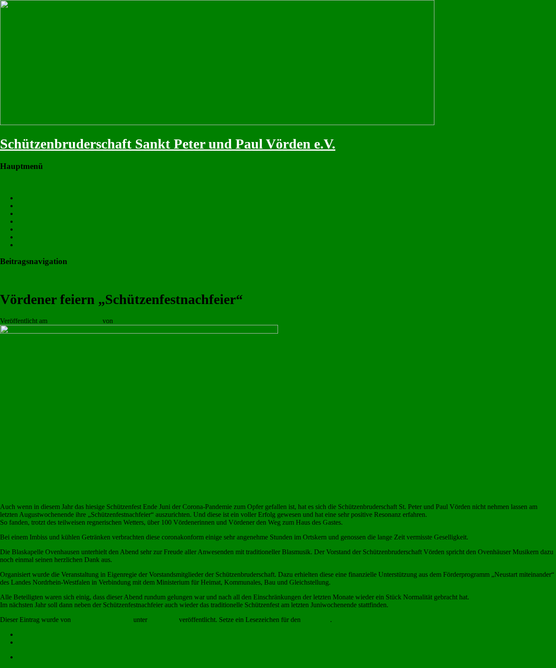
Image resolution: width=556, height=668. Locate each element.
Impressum (32, 634)
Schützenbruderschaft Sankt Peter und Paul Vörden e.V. (167, 144)
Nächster (56, 278)
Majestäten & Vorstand (48, 213)
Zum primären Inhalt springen (41, 183)
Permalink (316, 619)
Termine (28, 205)
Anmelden (31, 657)
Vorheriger (19, 278)
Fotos (25, 221)
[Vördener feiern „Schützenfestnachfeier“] (139, 331)
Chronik (28, 229)
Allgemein (163, 619)
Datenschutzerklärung (47, 642)
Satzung (28, 237)
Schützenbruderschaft (144, 320)
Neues (26, 198)
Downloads (33, 244)
